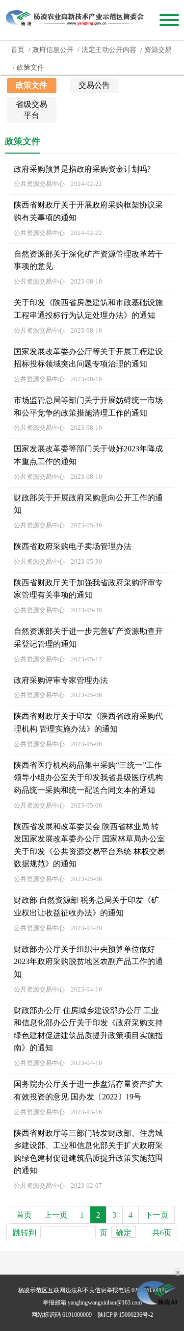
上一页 (56, 1215)
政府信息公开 (53, 49)
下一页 (156, 1215)
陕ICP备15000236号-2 (125, 1314)
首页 (18, 49)
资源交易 (158, 49)
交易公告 (94, 85)
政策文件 (30, 67)
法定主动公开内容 (108, 49)
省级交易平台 (31, 109)
